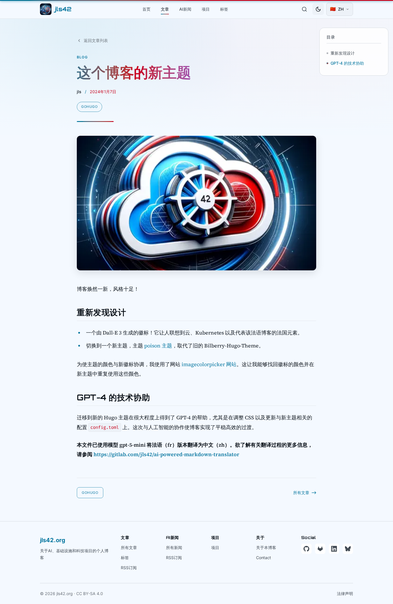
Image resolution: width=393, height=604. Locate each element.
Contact (263, 557)
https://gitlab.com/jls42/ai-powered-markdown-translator (166, 454)
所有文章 (129, 547)
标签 (224, 9)
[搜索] (304, 9)
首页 (146, 9)
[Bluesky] (348, 549)
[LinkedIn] (334, 549)
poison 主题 (158, 345)
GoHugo (89, 106)
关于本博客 (266, 547)
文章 (165, 9)
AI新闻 (185, 9)
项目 (206, 9)
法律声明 (345, 593)
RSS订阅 (129, 567)
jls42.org (52, 540)
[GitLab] (320, 549)
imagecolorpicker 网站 (209, 364)
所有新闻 (174, 547)
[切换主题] (318, 9)
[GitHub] (306, 549)
